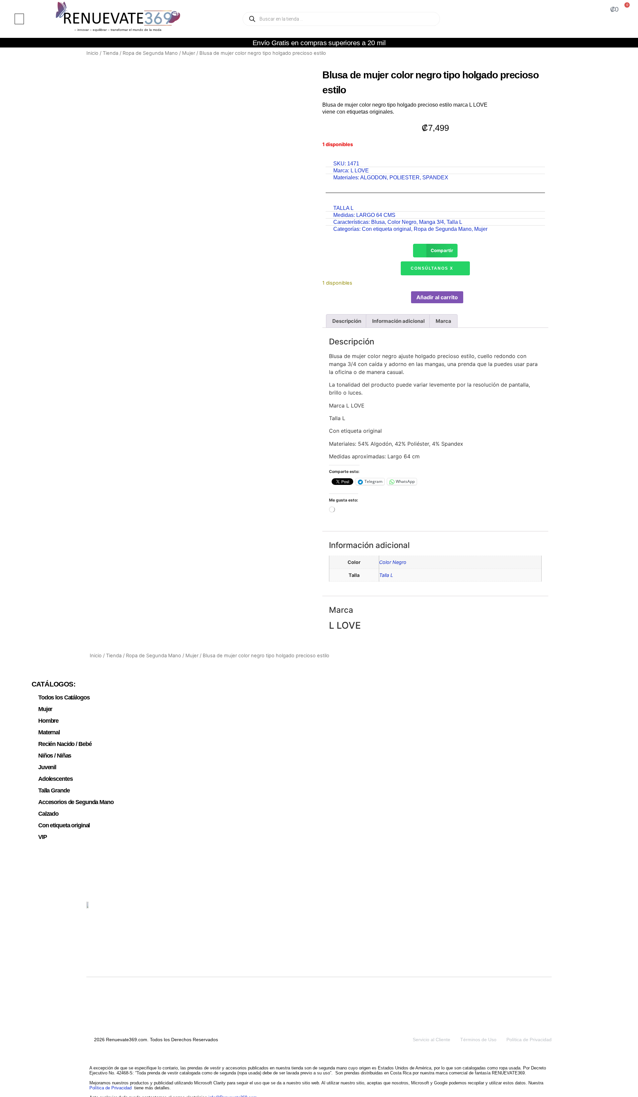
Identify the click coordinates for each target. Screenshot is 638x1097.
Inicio (92, 53)
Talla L (454, 222)
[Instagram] (530, 909)
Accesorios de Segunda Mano (76, 802)
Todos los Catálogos (64, 697)
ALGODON (373, 177)
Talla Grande (53, 790)
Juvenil (47, 767)
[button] (19, 19)
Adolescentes (55, 779)
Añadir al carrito (437, 297)
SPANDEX (435, 177)
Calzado (48, 813)
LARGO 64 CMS (375, 215)
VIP (42, 837)
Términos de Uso (478, 1039)
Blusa (378, 222)
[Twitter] (515, 909)
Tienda (110, 53)
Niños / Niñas (54, 755)
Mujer (188, 53)
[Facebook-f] (546, 909)
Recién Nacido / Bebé (64, 744)
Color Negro (401, 222)
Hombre (48, 720)
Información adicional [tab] (398, 321)
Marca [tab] (443, 321)
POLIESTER (404, 177)
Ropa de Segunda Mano (150, 53)
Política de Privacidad (529, 1039)
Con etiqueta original (386, 229)
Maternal (49, 732)
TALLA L (343, 208)
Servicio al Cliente (431, 1039)
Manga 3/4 (431, 222)
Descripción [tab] (346, 321)
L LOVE (360, 170)
